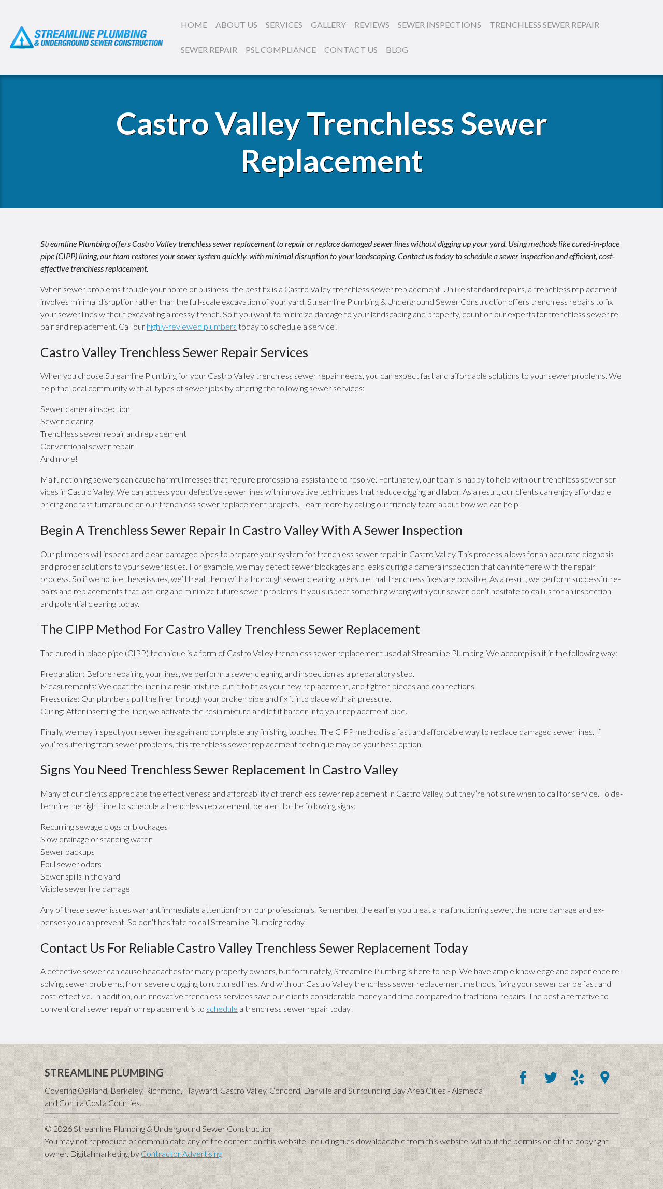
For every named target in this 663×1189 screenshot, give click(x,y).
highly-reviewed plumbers (192, 326)
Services (284, 25)
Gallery (328, 25)
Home (194, 25)
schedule (222, 1008)
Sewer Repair (209, 49)
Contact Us (351, 49)
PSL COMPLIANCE (281, 49)
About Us (236, 25)
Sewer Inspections (439, 25)
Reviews (372, 25)
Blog (397, 49)
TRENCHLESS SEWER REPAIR (544, 25)
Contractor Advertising (181, 1153)
